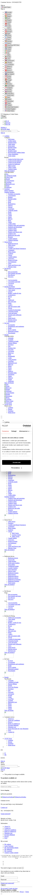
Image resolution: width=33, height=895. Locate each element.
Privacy (10, 722)
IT (8, 121)
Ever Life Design (13, 687)
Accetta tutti (16, 462)
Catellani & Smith (13, 341)
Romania (9, 83)
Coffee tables (12, 223)
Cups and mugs (12, 313)
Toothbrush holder (13, 566)
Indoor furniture (9, 190)
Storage (10, 207)
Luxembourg (10, 64)
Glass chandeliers (13, 154)
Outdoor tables (12, 228)
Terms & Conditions (14, 720)
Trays (9, 316)
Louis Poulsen (12, 359)
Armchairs (11, 209)
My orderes (7, 844)
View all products (9, 170)
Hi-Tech (10, 660)
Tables (10, 222)
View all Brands (9, 383)
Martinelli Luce (12, 363)
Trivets (10, 308)
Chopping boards (13, 311)
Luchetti (10, 700)
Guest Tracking (8, 846)
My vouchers (8, 851)
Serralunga (11, 374)
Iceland (9, 49)
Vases (9, 263)
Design (10, 409)
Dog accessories (12, 272)
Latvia (8, 58)
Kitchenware (11, 321)
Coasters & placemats (14, 310)
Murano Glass (12, 267)
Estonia (9, 35)
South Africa (10, 93)
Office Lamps (12, 167)
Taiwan (9, 103)
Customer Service (6, 2)
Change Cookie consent (11, 852)
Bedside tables (12, 199)
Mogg (10, 366)
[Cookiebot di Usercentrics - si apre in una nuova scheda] (23, 426)
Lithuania (9, 62)
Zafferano (11, 381)
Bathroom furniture (13, 581)
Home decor (11, 412)
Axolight (10, 339)
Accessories (11, 325)
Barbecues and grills (14, 235)
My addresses (8, 849)
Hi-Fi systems (12, 330)
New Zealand (10, 74)
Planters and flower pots (15, 232)
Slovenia (9, 91)
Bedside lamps (12, 147)
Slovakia (9, 89)
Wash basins (11, 583)
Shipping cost (12, 727)
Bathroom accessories (14, 579)
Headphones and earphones (16, 326)
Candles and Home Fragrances (17, 248)
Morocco (9, 70)
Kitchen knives (12, 320)
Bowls (10, 296)
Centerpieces (11, 295)
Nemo (10, 368)
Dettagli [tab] (13, 431)
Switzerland (10, 101)
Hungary (9, 47)
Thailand (9, 105)
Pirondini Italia (12, 373)
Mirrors (10, 219)
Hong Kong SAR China (13, 45)
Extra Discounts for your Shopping (18, 728)
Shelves (10, 205)
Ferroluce (11, 344)
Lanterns (10, 253)
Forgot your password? (7, 883)
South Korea (10, 95)
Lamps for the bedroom (15, 161)
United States (10, 111)
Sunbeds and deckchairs (15, 227)
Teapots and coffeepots (14, 315)
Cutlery (10, 305)
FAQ (9, 730)
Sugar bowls (11, 318)
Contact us (11, 732)
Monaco (9, 68)
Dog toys (10, 277)
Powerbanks (11, 333)
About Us (11, 718)
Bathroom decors (13, 243)
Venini (10, 379)
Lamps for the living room (15, 159)
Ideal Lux (11, 353)
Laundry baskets (13, 568)
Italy (8, 53)
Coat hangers (12, 195)
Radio (10, 328)
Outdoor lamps (12, 169)
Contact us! (4, 807)
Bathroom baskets (13, 573)
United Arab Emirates (12, 107)
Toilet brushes (12, 561)
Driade (10, 685)
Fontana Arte (12, 348)
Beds (9, 202)
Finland (9, 37)
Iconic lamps (11, 156)
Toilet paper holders (14, 563)
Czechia (9, 29)
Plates (9, 303)
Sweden (9, 99)
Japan (8, 55)
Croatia (9, 26)
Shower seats (12, 571)
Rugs (9, 220)
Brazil (8, 18)
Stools (10, 217)
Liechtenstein (10, 60)
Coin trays (11, 258)
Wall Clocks (15, 533)
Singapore (9, 87)
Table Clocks (15, 536)
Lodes (10, 358)
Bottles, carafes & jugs (14, 293)
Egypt (8, 33)
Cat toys (10, 285)
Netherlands (10, 72)
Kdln (9, 354)
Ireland (9, 51)
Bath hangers (12, 574)
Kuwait (9, 56)
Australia (9, 12)
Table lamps (11, 144)
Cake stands (11, 290)
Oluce (10, 369)
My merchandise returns (11, 847)
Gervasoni (11, 351)
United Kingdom (11, 109)
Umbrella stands (12, 210)
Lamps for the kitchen (14, 162)
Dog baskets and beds (14, 273)
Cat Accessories (12, 280)
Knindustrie (11, 356)
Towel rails (11, 559)
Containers (11, 250)
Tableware (11, 300)
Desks (10, 214)
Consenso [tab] (5, 431)
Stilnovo (10, 378)
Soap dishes (11, 564)
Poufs (9, 212)
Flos (9, 346)
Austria (9, 14)
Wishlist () (4, 127)
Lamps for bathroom (14, 164)
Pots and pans (12, 301)
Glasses (10, 291)
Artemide (10, 338)
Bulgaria (9, 20)
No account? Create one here (9, 888)
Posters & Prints (12, 260)
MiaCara (10, 364)
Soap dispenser (12, 569)
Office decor (11, 245)
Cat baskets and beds (14, 281)
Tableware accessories (14, 288)
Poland (9, 78)
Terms (27, 892)
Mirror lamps (12, 166)
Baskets (10, 197)
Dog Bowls (11, 275)
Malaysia (9, 66)
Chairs (10, 215)
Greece (9, 43)
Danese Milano (12, 343)
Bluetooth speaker (13, 331)
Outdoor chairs (12, 230)
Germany (9, 41)
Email (2, 876)
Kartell (10, 695)
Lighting (10, 407)
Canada (9, 22)
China (8, 24)
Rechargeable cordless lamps (16, 152)
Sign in (3, 761)
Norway (9, 76)
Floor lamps (11, 149)
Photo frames (12, 252)
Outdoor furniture (9, 192)
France (9, 39)
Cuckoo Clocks (16, 535)
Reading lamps (12, 151)
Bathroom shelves (13, 576)
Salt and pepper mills (14, 306)
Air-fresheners (12, 262)
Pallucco (10, 371)
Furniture (10, 411)
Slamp (10, 376)
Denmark (9, 31)
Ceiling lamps (12, 141)
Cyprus (9, 27)
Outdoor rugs (12, 233)
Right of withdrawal (14, 723)
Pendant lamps (12, 142)
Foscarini (10, 349)
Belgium (9, 16)
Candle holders (12, 257)
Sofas (9, 200)
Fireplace (10, 247)
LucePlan (11, 361)
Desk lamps (11, 146)
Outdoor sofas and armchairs (16, 225)
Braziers (10, 237)
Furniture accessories (14, 194)
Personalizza (15, 468)
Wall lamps (11, 139)
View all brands (8, 710)
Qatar (8, 82)
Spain (8, 97)
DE (9, 124)
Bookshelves (11, 204)
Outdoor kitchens (13, 240)
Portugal (9, 80)
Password (3, 879)
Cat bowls (11, 283)
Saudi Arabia (10, 85)
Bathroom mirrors (13, 578)
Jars (9, 298)
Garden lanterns (12, 238)
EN (9, 123)
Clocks (10, 255)
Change (3, 116)
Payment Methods (13, 725)
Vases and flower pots (14, 265)
